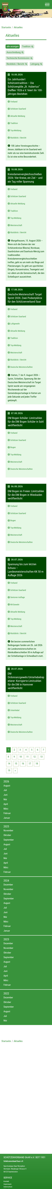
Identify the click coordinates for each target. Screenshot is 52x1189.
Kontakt (6, 1181)
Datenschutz (8, 1187)
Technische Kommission (19, 58)
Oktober (7, 835)
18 (37, 763)
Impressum (7, 1184)
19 (9, 770)
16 (23, 763)
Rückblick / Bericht (16, 64)
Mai (5, 799)
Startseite (6, 27)
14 (9, 763)
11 (27, 756)
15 (16, 763)
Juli (5, 790)
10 (20, 756)
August (7, 785)
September (9, 839)
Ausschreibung (14, 52)
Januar (7, 817)
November (8, 830)
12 (34, 756)
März (6, 808)
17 (30, 763)
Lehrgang (35, 64)
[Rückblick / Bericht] (26, 64)
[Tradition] (32, 46)
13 (41, 756)
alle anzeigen (13, 46)
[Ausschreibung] (22, 52)
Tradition (26, 46)
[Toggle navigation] (47, 4)
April (6, 804)
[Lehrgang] (41, 64)
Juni (5, 794)
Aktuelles (18, 27)
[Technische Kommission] (31, 58)
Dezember (8, 884)
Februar (7, 813)
